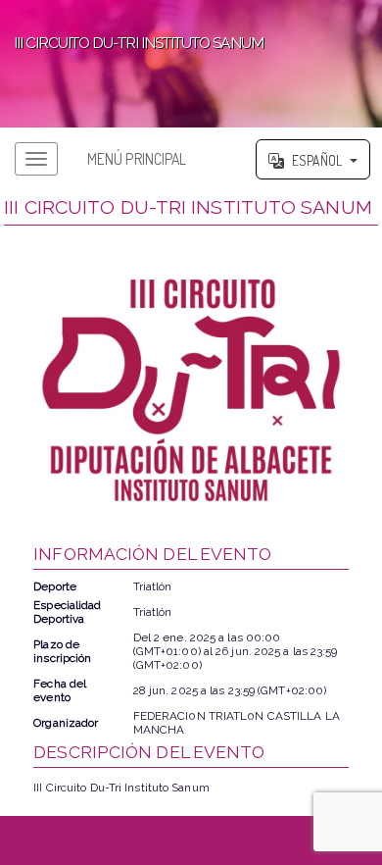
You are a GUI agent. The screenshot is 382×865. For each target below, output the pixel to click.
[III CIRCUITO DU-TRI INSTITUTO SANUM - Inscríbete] (190, 389)
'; (131, 39)
